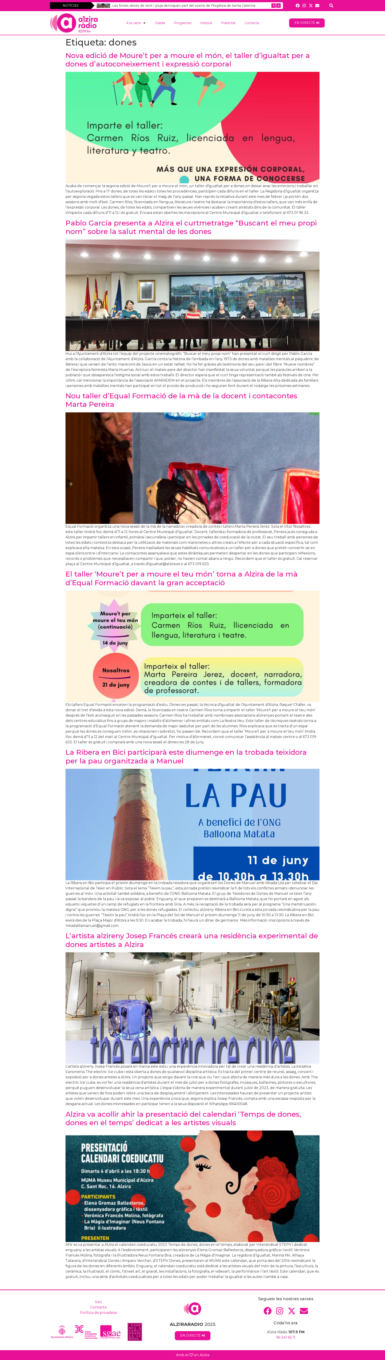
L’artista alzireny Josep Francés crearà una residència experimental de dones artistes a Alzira (192, 940)
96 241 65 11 (285, 1337)
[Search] (331, 5)
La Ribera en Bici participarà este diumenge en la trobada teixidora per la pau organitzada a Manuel (186, 756)
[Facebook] (298, 5)
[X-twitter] (310, 5)
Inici (98, 1302)
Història (206, 23)
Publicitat (228, 23)
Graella (160, 23)
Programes (182, 23)
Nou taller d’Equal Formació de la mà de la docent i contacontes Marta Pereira (181, 400)
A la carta (133, 23)
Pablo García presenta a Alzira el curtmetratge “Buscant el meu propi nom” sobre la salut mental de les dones (191, 227)
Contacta (252, 23)
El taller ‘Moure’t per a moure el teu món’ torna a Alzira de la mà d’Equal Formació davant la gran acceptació (182, 578)
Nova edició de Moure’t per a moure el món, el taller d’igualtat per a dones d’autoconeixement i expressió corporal (188, 59)
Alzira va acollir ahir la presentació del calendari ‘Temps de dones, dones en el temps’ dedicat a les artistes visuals (183, 1118)
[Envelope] (317, 5)
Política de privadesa (98, 1312)
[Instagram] (304, 5)
